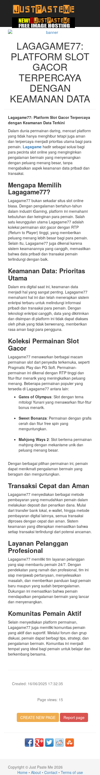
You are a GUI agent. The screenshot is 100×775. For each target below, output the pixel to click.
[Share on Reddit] (59, 742)
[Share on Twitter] (49, 742)
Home (22, 772)
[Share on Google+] (39, 742)
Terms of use (72, 772)
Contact (50, 772)
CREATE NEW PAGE (37, 717)
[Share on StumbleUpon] (69, 742)
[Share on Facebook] (29, 742)
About (36, 772)
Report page (74, 717)
